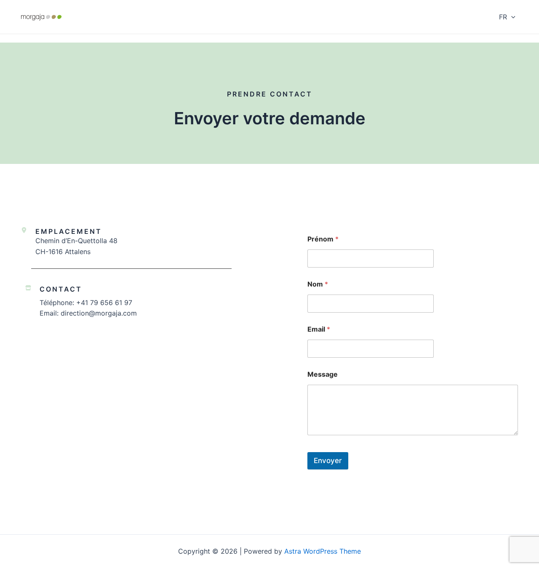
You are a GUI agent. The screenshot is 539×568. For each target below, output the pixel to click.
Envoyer (328, 460)
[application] (511, 17)
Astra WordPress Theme (322, 551)
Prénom (323, 239)
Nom (317, 284)
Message (322, 374)
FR (503, 17)
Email (318, 329)
